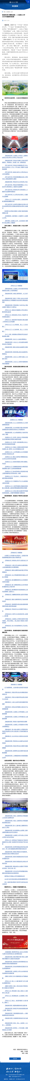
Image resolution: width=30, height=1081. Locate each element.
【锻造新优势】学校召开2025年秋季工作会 (16, 182)
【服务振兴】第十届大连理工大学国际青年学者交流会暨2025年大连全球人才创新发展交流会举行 (15, 731)
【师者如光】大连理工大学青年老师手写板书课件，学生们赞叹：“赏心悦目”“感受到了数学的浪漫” (15, 620)
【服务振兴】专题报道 (16, 684)
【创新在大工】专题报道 (16, 419)
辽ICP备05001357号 (20, 1079)
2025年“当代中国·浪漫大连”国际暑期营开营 (16, 879)
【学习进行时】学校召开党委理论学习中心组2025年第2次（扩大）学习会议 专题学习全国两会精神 (15, 167)
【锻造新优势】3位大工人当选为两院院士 (16, 339)
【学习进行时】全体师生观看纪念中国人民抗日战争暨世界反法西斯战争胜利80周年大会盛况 (15, 206)
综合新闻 (8, 11)
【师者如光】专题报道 (16, 552)
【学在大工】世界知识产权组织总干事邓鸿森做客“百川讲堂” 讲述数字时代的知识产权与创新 (15, 842)
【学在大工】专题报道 (16, 285)
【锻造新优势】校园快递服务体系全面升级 (16, 1005)
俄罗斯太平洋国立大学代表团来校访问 (15, 876)
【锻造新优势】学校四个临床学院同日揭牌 (16, 721)
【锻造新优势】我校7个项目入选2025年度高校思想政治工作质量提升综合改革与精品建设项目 (15, 300)
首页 (4, 11)
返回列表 (15, 1058)
